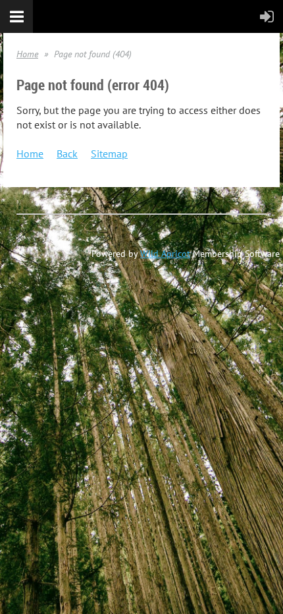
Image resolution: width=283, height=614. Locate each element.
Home (27, 54)
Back (67, 153)
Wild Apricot (165, 254)
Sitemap (109, 153)
